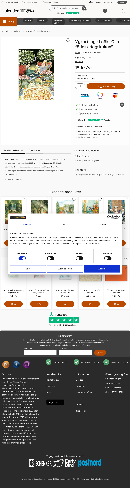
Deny (28, 269)
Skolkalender (104, 20)
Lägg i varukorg (106, 86)
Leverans (50, 386)
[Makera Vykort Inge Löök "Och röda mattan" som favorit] (22, 200)
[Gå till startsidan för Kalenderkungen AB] (18, 11)
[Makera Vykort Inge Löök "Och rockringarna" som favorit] (100, 200)
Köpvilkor (80, 386)
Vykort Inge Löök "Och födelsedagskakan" (32, 31)
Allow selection (65, 269)
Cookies (80, 404)
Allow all (102, 269)
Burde (28, 20)
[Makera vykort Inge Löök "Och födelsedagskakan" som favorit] (68, 41)
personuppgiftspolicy (81, 345)
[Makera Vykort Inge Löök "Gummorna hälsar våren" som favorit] (74, 200)
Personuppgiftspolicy (86, 392)
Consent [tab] (27, 224)
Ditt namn (28, 349)
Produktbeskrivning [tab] (13, 150)
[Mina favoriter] (105, 11)
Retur (49, 392)
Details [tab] (65, 224)
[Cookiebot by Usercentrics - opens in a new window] (109, 217)
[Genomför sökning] (84, 8)
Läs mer (79, 61)
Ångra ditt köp (55, 402)
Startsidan (5, 31)
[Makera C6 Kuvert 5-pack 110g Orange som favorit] (125, 261)
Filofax (42, 20)
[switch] (50, 258)
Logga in (122, 2)
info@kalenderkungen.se (87, 137)
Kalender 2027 (58, 21)
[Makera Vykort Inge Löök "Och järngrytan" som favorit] (48, 200)
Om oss (79, 380)
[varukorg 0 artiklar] (124, 11)
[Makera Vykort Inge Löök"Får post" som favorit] (125, 200)
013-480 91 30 (96, 134)
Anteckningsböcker (80, 20)
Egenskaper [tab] (34, 150)
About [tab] (103, 224)
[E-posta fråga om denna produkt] (122, 105)
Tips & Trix (81, 411)
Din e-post (63, 349)
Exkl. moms (107, 2)
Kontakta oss (52, 380)
